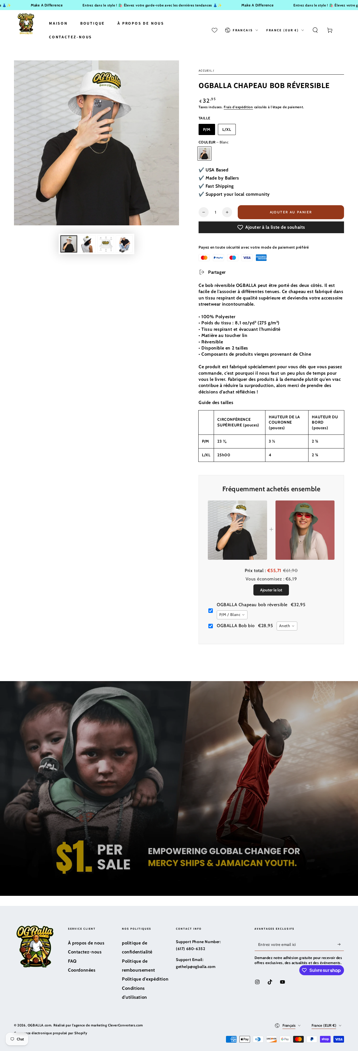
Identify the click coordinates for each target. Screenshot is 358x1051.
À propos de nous (86, 943)
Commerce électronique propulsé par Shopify (50, 1033)
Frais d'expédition (238, 107)
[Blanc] (204, 153)
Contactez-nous (85, 952)
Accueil (205, 70)
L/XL (226, 129)
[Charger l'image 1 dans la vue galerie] (68, 243)
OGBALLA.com (39, 1025)
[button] (315, 30)
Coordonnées (82, 970)
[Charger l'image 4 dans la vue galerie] (124, 243)
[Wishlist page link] (214, 30)
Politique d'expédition (145, 979)
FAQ (72, 961)
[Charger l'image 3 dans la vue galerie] (105, 243)
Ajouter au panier (291, 212)
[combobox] (232, 614)
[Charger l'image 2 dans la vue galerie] (87, 243)
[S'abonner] (341, 944)
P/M (207, 129)
